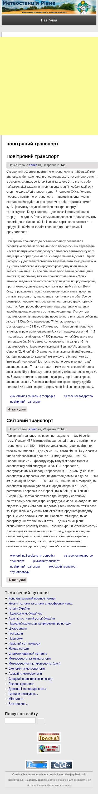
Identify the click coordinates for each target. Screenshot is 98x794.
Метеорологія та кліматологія (30, 658)
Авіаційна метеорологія (25, 673)
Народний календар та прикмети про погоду (40, 623)
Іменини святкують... (23, 694)
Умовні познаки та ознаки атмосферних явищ (41, 603)
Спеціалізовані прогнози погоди (31, 679)
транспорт (17, 561)
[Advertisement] (49, 86)
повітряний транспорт (25, 401)
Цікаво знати (18, 628)
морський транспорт (63, 566)
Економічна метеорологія (27, 668)
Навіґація (49, 20)
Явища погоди (19, 648)
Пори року (16, 638)
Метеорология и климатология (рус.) (34, 663)
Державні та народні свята (27, 689)
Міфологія (16, 699)
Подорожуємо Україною (25, 613)
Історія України (19, 608)
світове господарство (78, 396)
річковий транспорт (46, 561)
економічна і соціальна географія (32, 396)
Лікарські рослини (21, 684)
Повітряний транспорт (32, 156)
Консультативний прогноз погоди (32, 598)
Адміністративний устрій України (32, 618)
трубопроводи (19, 572)
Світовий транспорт (29, 420)
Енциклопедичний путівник (28, 653)
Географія (16, 633)
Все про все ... (18, 704)
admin (33, 165)
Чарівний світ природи (24, 643)
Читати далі (17, 409)
